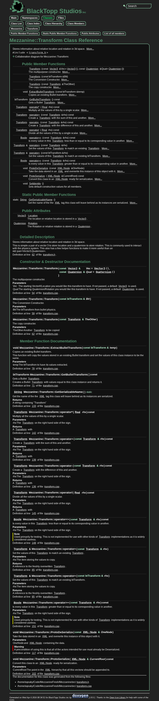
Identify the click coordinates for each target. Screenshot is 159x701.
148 (34, 543)
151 (34, 626)
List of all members (114, 33)
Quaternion (92, 69)
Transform (32, 28)
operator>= (35, 160)
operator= (34, 145)
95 (33, 596)
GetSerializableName (40, 199)
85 (33, 570)
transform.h (37, 52)
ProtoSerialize (37, 176)
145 (34, 513)
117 (34, 653)
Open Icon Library (117, 697)
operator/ (34, 130)
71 (33, 385)
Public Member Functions (24, 33)
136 (34, 486)
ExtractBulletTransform (41, 91)
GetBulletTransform (39, 99)
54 (33, 293)
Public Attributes (90, 33)
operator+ (34, 115)
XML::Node (63, 168)
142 (34, 433)
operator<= (35, 137)
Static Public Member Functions (60, 33)
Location (33, 215)
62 (33, 254)
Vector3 (54, 69)
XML (60, 171)
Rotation (32, 223)
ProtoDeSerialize (38, 168)
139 (34, 460)
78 (33, 368)
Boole (23, 137)
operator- (34, 122)
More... (90, 49)
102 (34, 673)
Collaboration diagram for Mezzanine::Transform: (42, 56)
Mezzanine (16, 28)
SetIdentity (35, 183)
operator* (34, 107)
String (23, 199)
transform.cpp (50, 293)
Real (44, 107)
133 (34, 406)
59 (33, 313)
